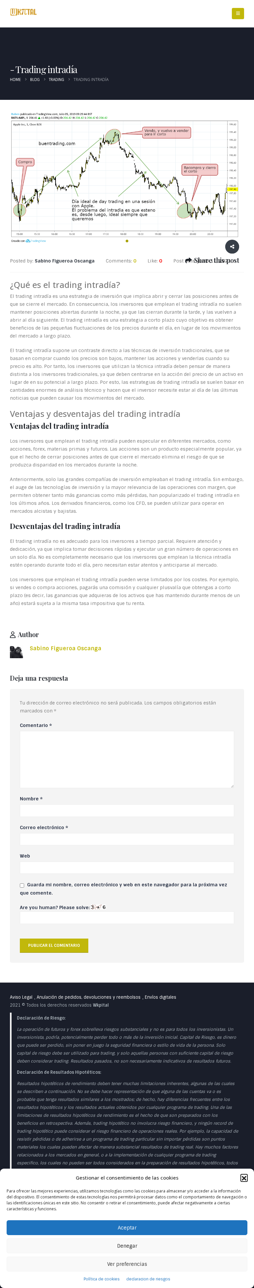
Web (25, 856)
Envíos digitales (160, 997)
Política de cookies (102, 1279)
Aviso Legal (21, 997)
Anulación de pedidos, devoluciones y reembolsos (89, 997)
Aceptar (127, 1228)
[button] (244, 1177)
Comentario (36, 725)
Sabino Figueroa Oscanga (65, 648)
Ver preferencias (127, 1264)
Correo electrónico (44, 827)
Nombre (31, 799)
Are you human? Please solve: (55, 907)
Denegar (127, 1246)
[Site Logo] (23, 12)
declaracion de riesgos (148, 1279)
